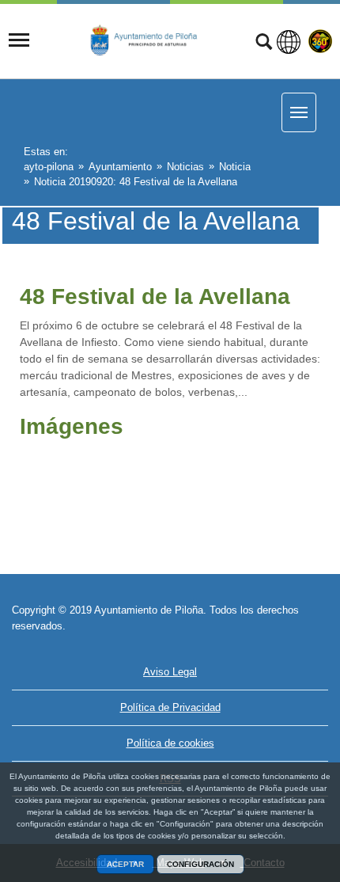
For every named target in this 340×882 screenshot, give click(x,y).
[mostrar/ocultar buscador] (264, 43)
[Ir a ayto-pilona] (152, 40)
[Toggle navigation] (19, 40)
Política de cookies (170, 743)
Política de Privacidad (170, 707)
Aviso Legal (170, 672)
